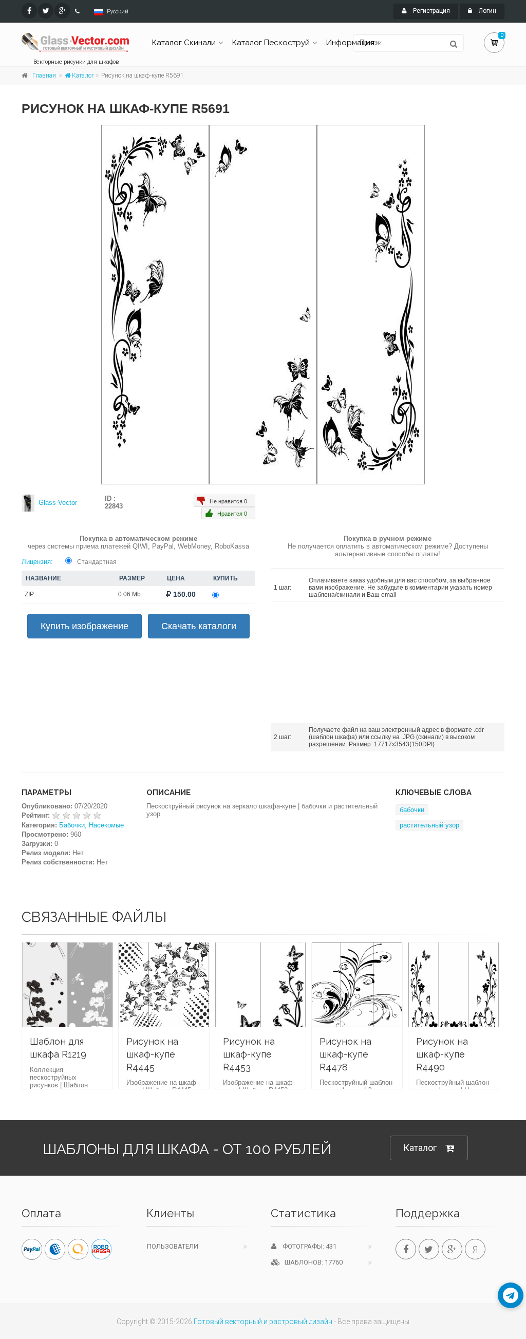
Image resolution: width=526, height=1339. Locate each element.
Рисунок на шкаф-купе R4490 (442, 1054)
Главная (44, 75)
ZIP (29, 594)
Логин (486, 10)
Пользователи (172, 1246)
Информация (350, 42)
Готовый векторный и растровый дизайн (263, 1321)
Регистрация (430, 10)
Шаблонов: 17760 (311, 1262)
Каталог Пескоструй (271, 42)
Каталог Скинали (184, 42)
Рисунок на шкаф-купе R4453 (249, 1054)
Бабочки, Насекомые (91, 825)
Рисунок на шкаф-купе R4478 (345, 1054)
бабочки (412, 810)
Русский (117, 11)
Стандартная (97, 561)
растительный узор (429, 825)
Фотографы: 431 (306, 1246)
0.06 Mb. (130, 594)
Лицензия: (37, 561)
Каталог (82, 75)
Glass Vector (58, 502)
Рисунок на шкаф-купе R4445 (152, 1054)
